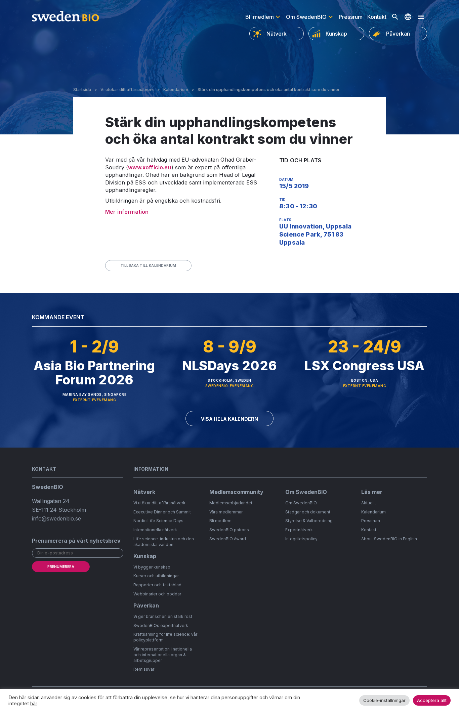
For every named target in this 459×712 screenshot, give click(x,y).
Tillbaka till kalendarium (148, 265)
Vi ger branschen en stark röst (162, 616)
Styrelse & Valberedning (309, 520)
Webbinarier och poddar (157, 593)
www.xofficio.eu (149, 167)
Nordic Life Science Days (158, 520)
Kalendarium (175, 89)
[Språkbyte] (408, 17)
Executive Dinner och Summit (162, 511)
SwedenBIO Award (227, 538)
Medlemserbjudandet (230, 502)
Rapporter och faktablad (157, 584)
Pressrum (351, 16)
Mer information (127, 211)
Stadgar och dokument (307, 511)
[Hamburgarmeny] (421, 17)
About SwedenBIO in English (389, 538)
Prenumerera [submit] (60, 566)
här (33, 704)
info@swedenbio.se (56, 518)
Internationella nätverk (155, 529)
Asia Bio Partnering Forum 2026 (94, 372)
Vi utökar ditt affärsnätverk (127, 89)
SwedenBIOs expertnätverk (160, 625)
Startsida (82, 89)
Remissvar (143, 669)
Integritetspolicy (301, 538)
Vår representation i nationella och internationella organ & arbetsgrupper (162, 654)
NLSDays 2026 (229, 365)
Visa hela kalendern (229, 419)
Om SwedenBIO (306, 16)
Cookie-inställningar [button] (384, 700)
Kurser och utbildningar (156, 575)
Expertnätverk (299, 529)
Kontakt (376, 16)
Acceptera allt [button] (432, 700)
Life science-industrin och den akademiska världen (163, 541)
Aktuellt (368, 502)
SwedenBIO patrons (229, 529)
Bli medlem (259, 16)
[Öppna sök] (395, 17)
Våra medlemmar (226, 511)
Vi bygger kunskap (151, 567)
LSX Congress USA (364, 365)
